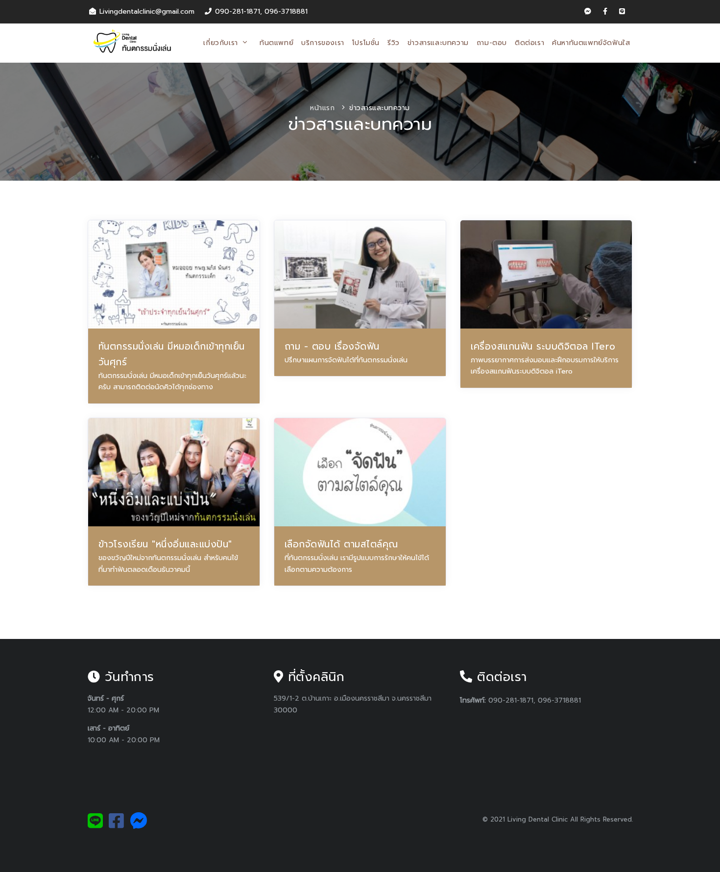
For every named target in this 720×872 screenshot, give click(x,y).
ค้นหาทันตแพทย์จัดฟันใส (591, 43)
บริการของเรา (322, 43)
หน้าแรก (322, 108)
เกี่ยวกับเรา (221, 43)
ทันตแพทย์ (276, 43)
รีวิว (393, 43)
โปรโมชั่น (366, 43)
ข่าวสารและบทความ (438, 43)
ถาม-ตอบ (492, 43)
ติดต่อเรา (529, 43)
